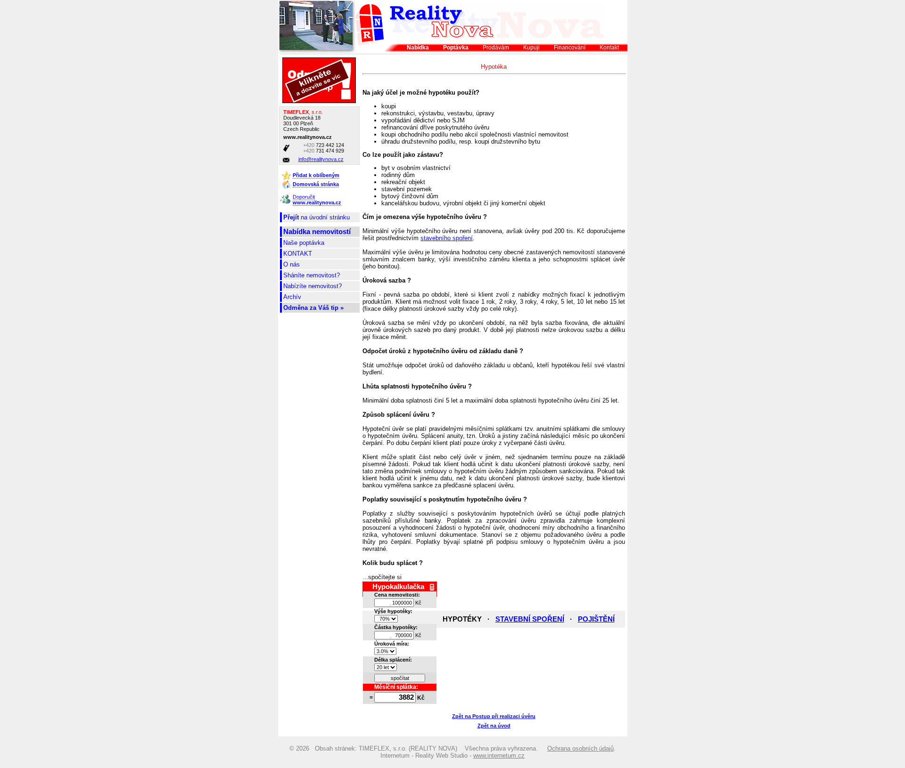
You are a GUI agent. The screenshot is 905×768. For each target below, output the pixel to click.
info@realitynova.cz (321, 159)
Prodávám (496, 47)
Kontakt (609, 47)
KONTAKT (297, 253)
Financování (569, 47)
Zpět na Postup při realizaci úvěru (493, 716)
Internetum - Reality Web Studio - (452, 755)
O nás (291, 264)
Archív (292, 296)
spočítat (400, 678)
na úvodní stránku (316, 217)
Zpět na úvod (493, 725)
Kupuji (531, 47)
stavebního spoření (446, 238)
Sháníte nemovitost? (311, 275)
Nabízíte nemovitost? (312, 286)
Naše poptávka (303, 242)
